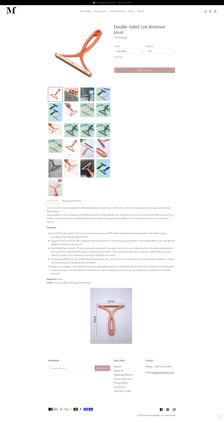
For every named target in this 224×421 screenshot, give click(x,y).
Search (117, 366)
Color (117, 46)
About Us (118, 370)
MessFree (149, 415)
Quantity (149, 46)
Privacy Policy (121, 382)
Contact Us (119, 386)
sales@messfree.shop (163, 372)
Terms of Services (123, 378)
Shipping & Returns (123, 374)
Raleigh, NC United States (164, 415)
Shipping (123, 37)
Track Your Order (122, 391)
